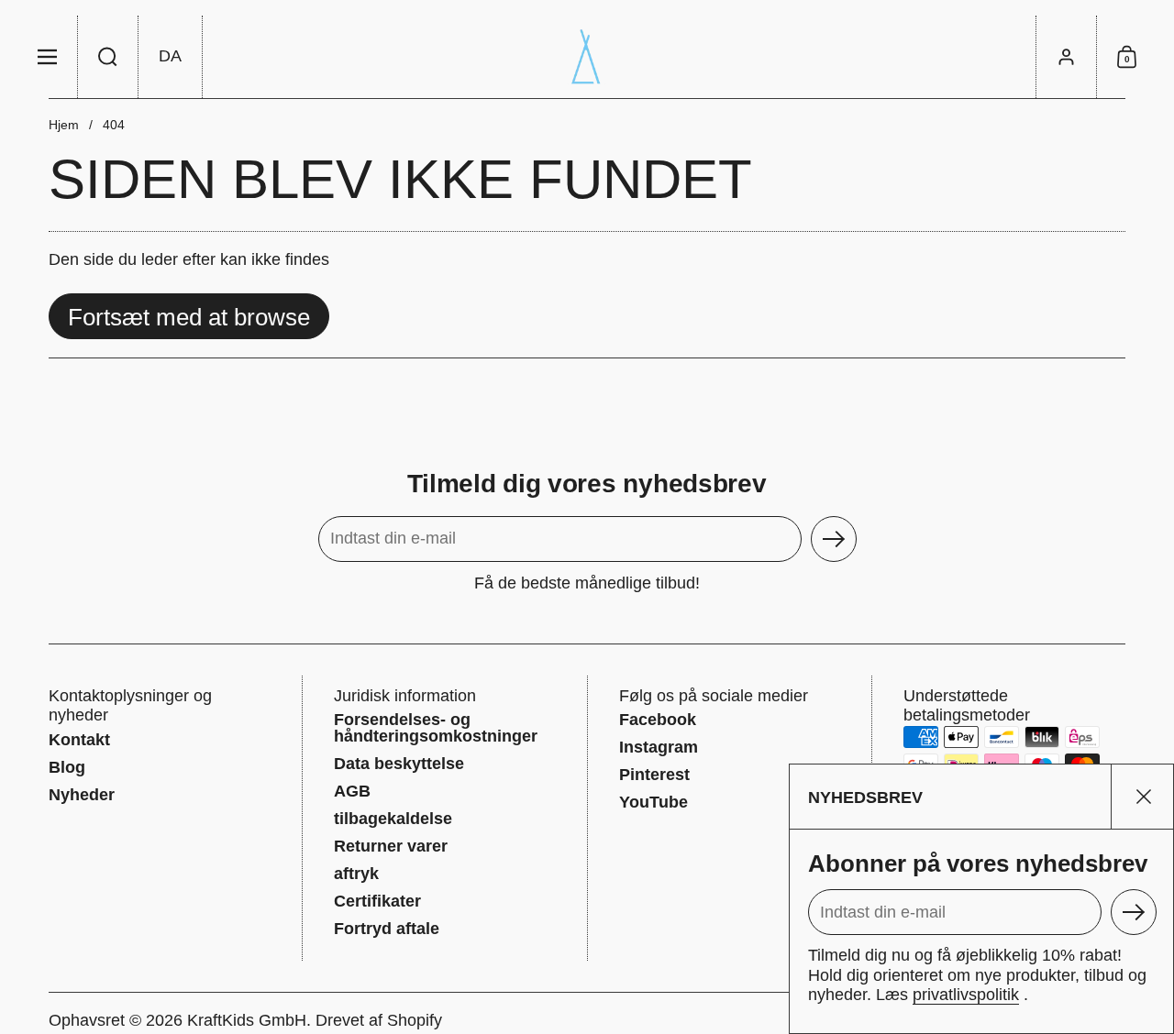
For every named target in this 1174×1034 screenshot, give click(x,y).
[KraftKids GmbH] (587, 56)
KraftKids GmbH (246, 1020)
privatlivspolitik (966, 994)
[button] (108, 57)
